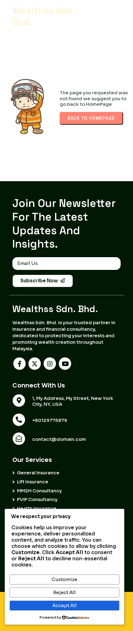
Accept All (64, 605)
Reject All (64, 592)
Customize (64, 579)
